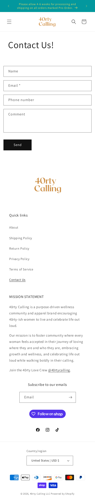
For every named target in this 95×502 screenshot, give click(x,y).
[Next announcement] (86, 6)
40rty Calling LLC (40, 493)
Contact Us (17, 280)
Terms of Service (21, 269)
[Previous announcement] (8, 6)
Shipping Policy (20, 238)
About (13, 227)
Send (18, 145)
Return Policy (19, 248)
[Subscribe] (70, 397)
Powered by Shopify (62, 493)
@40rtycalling (59, 370)
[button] (9, 22)
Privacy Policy (19, 259)
